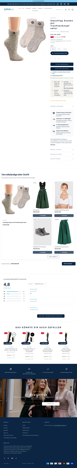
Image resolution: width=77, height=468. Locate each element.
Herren (40, 8)
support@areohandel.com (60, 425)
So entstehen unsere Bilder (10, 437)
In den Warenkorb (62, 64)
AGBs (24, 425)
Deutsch (58, 9)
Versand (6, 428)
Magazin (35, 10)
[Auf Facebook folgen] (4, 458)
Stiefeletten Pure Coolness (39, 246)
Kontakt (5, 425)
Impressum (25, 432)
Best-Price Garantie (8, 435)
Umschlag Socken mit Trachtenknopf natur (14, 222)
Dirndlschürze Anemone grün (62, 246)
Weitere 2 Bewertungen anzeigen (50, 316)
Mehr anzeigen (53, 256)
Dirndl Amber (36, 210)
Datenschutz (26, 430)
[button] (59, 31)
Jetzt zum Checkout (62, 68)
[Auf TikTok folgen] (16, 458)
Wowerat (53, 17)
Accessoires (48, 8)
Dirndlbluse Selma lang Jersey (62, 210)
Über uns (6, 432)
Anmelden (50, 403)
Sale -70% (21, 8)
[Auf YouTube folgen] (12, 458)
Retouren (6, 430)
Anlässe (28, 8)
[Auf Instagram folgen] (8, 458)
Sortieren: (30, 284)
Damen (34, 8)
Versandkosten (58, 40)
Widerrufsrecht (26, 428)
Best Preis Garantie (68, 88)
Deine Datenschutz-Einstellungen (30, 435)
